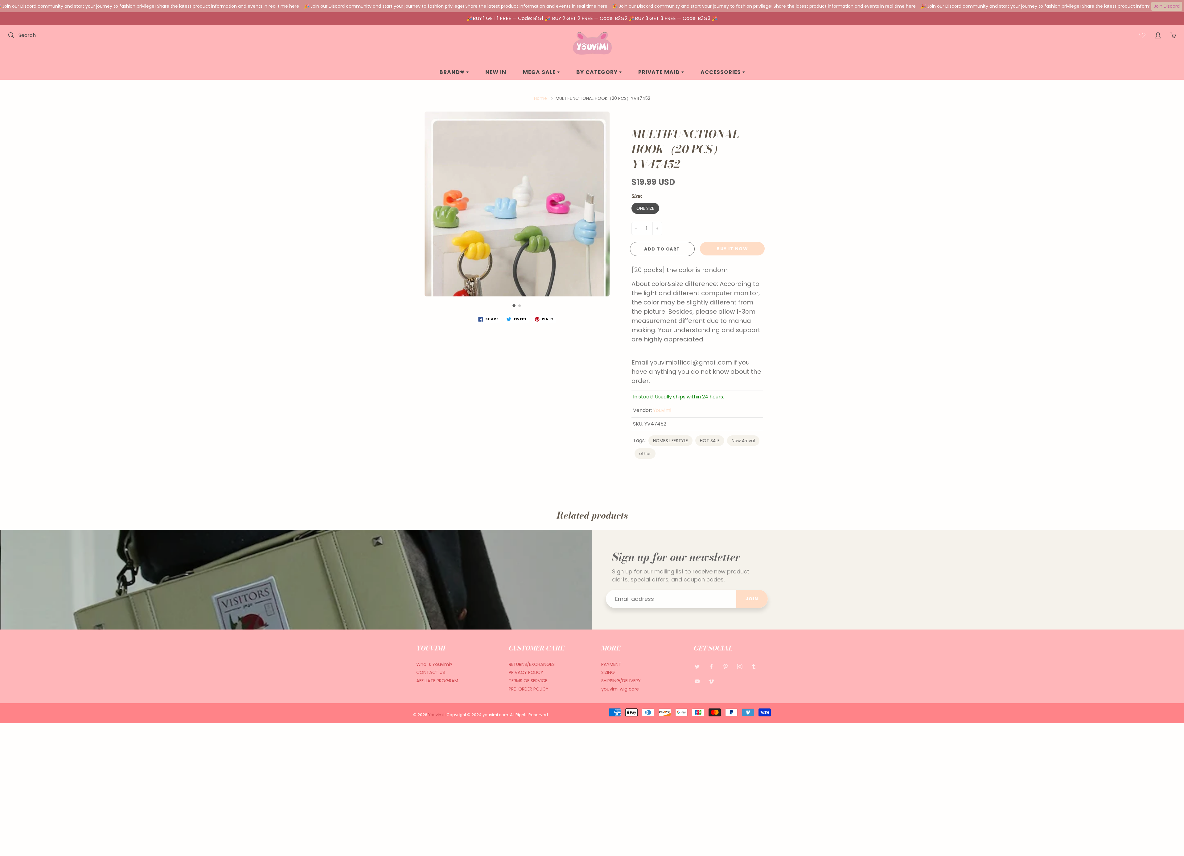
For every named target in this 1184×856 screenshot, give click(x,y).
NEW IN (495, 72)
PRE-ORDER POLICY (529, 689)
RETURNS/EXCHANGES (532, 664)
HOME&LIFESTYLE (670, 441)
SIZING (608, 672)
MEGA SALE (540, 72)
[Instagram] (739, 666)
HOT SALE (710, 441)
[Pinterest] (725, 666)
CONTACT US (430, 672)
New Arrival (743, 441)
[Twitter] (697, 666)
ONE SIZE (645, 208)
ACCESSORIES (721, 72)
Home (540, 98)
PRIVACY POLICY (526, 672)
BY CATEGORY (597, 72)
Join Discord (1167, 6)
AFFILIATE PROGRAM (437, 681)
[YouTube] (697, 681)
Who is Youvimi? (434, 664)
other (645, 453)
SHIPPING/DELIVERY (621, 681)
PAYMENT (611, 664)
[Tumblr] (753, 666)
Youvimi (662, 410)
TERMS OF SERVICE (528, 681)
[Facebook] (711, 666)
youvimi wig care (620, 689)
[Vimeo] (711, 681)
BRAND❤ (452, 72)
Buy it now (732, 249)
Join (752, 599)
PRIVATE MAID (659, 72)
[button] (514, 305)
